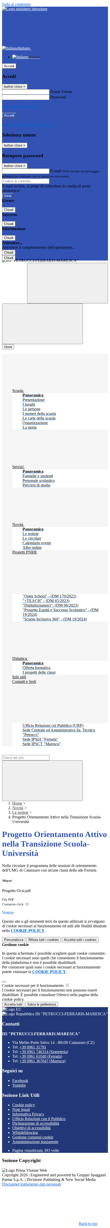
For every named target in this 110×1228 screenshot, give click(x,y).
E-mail (55, 171)
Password (58, 97)
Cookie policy (23, 1105)
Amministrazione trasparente (35, 1142)
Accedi (9, 66)
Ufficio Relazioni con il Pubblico (38, 1119)
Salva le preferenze (41, 1004)
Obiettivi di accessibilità (31, 1128)
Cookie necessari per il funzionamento (33, 985)
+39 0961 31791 (32, 1047)
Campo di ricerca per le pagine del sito (33, 752)
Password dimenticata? (20, 106)
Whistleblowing (25, 1132)
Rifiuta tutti (43, 940)
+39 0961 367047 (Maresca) (42, 1061)
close (8, 347)
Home (17, 803)
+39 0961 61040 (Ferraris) (40, 1056)
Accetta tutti (80, 940)
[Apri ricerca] (67, 283)
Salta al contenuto (16, 4)
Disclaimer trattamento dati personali (31, 1184)
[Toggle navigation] (42, 323)
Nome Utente (61, 91)
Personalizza (13, 940)
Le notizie (20, 812)
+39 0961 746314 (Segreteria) (43, 1052)
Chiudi (8, 210)
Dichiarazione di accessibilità (35, 1123)
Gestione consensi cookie (32, 1137)
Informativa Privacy (28, 1114)
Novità (17, 808)
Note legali (21, 1109)
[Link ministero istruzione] (24, 9)
